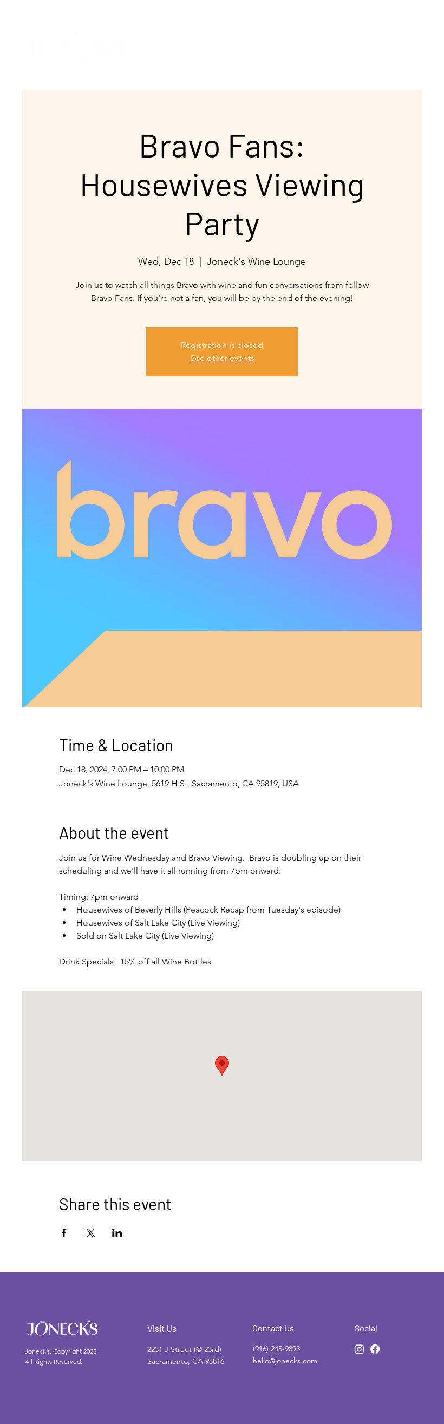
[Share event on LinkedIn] (117, 1233)
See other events (222, 358)
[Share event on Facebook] (64, 1233)
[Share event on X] (91, 1233)
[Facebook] (375, 1349)
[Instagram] (359, 1349)
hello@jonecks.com (285, 1361)
